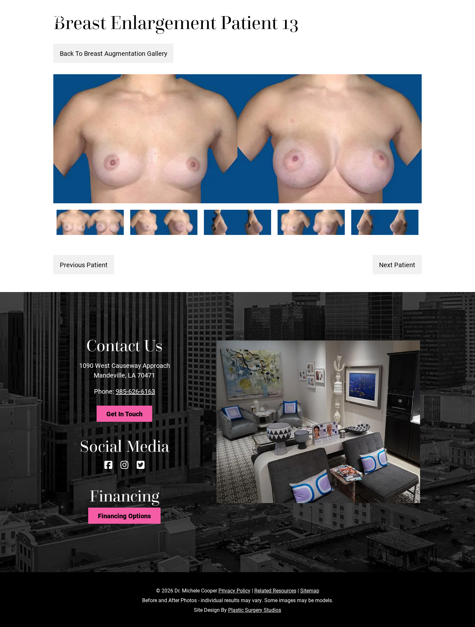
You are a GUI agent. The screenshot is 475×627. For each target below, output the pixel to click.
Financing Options (124, 515)
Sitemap (309, 590)
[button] (414, 15)
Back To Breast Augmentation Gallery (113, 53)
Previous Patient (84, 264)
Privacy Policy (234, 590)
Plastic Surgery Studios (254, 609)
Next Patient (397, 264)
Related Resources (275, 590)
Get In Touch (124, 414)
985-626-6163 (135, 391)
